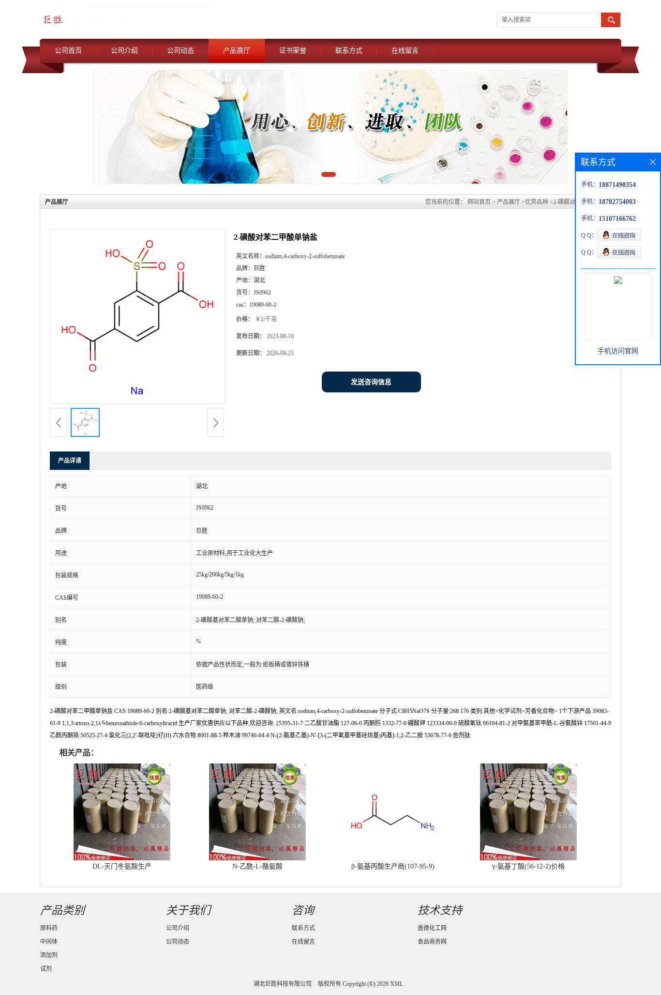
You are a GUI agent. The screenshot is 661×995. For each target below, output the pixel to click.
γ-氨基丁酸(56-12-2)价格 (528, 866)
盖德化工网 (432, 928)
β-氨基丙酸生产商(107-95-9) (393, 866)
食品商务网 (432, 941)
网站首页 (479, 202)
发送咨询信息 (371, 382)
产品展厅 (236, 50)
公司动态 (180, 50)
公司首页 (68, 50)
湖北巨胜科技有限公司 (283, 983)
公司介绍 (124, 50)
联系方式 (348, 50)
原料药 (49, 928)
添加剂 (49, 955)
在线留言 (405, 50)
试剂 (46, 968)
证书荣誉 (292, 50)
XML (396, 983)
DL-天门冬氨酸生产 (121, 866)
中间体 (49, 941)
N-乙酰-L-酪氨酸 (257, 866)
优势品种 (536, 202)
